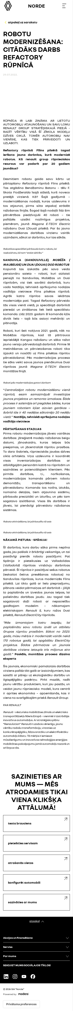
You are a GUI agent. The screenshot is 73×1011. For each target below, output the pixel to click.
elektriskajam (22, 610)
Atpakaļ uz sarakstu (22, 22)
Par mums (9, 956)
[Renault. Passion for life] (8, 6)
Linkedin (6, 976)
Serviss (7, 946)
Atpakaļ (34, 921)
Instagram (15, 976)
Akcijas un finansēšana (18, 937)
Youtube (24, 976)
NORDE (36, 6)
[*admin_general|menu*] (64, 6)
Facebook (33, 976)
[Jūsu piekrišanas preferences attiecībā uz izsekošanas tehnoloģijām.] (21, 1004)
